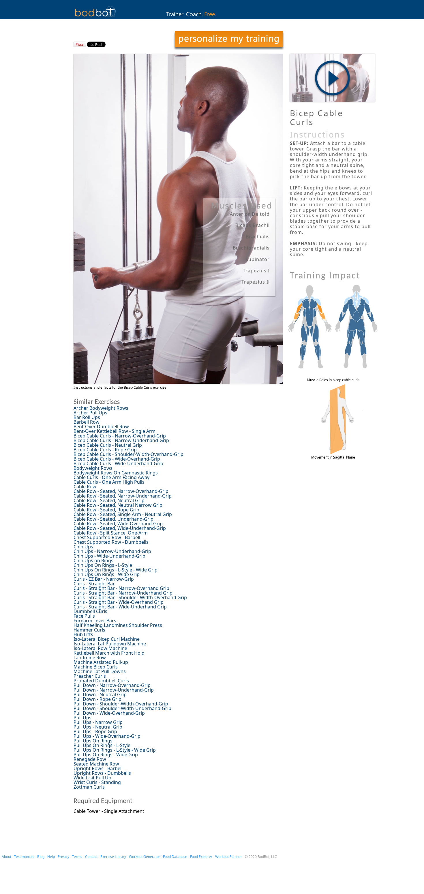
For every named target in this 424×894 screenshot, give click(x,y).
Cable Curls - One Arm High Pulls (109, 482)
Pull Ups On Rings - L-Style (102, 745)
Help (51, 856)
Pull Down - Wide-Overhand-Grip (109, 713)
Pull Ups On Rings (93, 740)
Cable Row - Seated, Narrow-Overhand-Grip (121, 491)
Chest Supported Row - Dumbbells (111, 542)
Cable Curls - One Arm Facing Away (111, 477)
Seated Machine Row (96, 764)
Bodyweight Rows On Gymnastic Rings (116, 473)
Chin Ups (83, 546)
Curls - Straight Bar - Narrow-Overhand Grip (121, 588)
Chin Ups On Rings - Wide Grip (107, 574)
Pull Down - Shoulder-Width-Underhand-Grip (122, 708)
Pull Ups (82, 717)
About (6, 856)
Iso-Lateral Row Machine (100, 648)
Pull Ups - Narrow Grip (98, 722)
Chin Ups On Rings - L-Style (103, 565)
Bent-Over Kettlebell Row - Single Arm (114, 431)
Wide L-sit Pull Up (92, 777)
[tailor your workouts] (228, 40)
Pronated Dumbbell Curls (101, 680)
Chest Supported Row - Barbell (107, 537)
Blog (40, 856)
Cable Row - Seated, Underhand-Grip (113, 519)
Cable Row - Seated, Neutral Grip (109, 500)
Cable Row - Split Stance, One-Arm (111, 533)
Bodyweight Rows (93, 468)
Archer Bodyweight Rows (101, 408)
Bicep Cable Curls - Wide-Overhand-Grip (117, 459)
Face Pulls (84, 616)
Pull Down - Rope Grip (97, 699)
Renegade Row (90, 759)
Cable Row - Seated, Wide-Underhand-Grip (120, 528)
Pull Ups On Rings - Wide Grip (106, 754)
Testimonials (24, 856)
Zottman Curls (89, 787)
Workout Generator (144, 856)
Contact (91, 856)
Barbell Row (87, 422)
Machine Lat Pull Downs (100, 671)
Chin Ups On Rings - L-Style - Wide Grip (115, 570)
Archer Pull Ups (90, 412)
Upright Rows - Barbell (98, 768)
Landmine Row (90, 657)
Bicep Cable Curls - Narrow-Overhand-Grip (120, 436)
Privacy (63, 856)
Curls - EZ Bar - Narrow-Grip (104, 579)
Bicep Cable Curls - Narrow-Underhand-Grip (121, 440)
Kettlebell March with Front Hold (109, 653)
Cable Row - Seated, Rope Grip (106, 509)
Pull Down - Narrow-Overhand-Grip (112, 685)
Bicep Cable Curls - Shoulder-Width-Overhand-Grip (128, 454)
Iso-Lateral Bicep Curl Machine (107, 639)
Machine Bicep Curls (96, 667)
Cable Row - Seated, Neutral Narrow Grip (118, 505)
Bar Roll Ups (87, 417)
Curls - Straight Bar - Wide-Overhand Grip (119, 602)
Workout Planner (228, 856)
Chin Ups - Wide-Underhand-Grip (109, 556)
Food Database (175, 856)
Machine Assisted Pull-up (101, 662)
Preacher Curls (90, 676)
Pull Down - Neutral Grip (100, 694)
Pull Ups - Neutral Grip (98, 727)
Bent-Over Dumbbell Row (101, 426)
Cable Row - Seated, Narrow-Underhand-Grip (123, 496)
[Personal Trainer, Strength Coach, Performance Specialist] (212, 17)
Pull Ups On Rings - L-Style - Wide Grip (115, 750)
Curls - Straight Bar (94, 583)
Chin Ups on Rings (93, 560)
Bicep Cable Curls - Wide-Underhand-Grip (118, 463)
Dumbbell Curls (90, 611)
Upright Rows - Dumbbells (102, 773)
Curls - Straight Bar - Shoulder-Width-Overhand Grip (130, 597)
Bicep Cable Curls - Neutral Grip (108, 445)
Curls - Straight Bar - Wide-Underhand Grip (120, 607)
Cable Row (85, 486)
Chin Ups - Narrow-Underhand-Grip (112, 551)
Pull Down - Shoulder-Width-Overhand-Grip (121, 704)
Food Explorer (201, 856)
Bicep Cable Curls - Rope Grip (105, 449)
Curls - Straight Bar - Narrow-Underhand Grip (123, 593)
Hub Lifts (83, 634)
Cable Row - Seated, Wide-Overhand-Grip (118, 523)
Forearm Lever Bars (95, 620)
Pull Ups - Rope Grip (95, 731)
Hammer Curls (89, 630)
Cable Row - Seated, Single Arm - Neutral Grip (123, 514)
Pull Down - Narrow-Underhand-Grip (114, 690)
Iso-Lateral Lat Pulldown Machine (110, 643)
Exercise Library (113, 856)
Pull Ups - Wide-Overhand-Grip (107, 736)
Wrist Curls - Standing (97, 782)
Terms (77, 856)
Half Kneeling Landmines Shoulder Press (118, 625)
